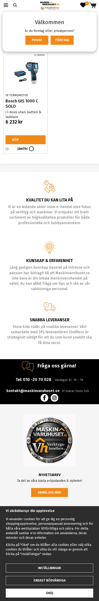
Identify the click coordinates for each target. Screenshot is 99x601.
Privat (37, 40)
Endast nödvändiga (50, 580)
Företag (62, 40)
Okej (49, 593)
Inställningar (49, 568)
